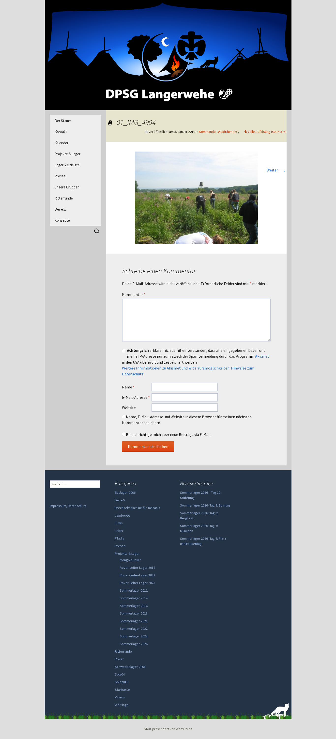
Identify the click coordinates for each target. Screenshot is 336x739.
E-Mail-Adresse (136, 397)
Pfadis (119, 538)
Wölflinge (122, 705)
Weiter (277, 170)
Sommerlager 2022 (134, 628)
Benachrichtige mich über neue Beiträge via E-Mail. (168, 434)
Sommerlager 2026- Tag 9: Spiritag (205, 505)
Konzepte (62, 220)
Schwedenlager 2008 (130, 666)
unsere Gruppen (67, 187)
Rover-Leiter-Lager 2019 (137, 567)
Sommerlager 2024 (134, 636)
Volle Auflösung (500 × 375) (267, 131)
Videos (120, 697)
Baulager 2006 (125, 492)
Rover (119, 659)
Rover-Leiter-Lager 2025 (137, 583)
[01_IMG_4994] (196, 197)
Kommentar (133, 294)
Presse (60, 176)
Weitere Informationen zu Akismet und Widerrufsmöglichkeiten (175, 368)
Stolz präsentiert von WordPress (168, 729)
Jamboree (122, 515)
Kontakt (61, 131)
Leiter (119, 530)
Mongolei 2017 (130, 560)
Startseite (122, 689)
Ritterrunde (64, 198)
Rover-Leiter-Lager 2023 (137, 575)
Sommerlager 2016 (134, 605)
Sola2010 (121, 682)
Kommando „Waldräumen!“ (218, 131)
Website (129, 407)
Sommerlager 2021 (134, 621)
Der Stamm (63, 120)
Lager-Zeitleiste (67, 165)
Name (128, 387)
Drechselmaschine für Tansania (137, 508)
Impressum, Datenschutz (68, 506)
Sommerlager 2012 (134, 590)
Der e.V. (60, 209)
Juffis (119, 523)
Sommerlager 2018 (134, 613)
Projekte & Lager (67, 154)
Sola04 (120, 674)
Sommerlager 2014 (134, 598)
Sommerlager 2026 (134, 644)
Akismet (262, 356)
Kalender (61, 142)
